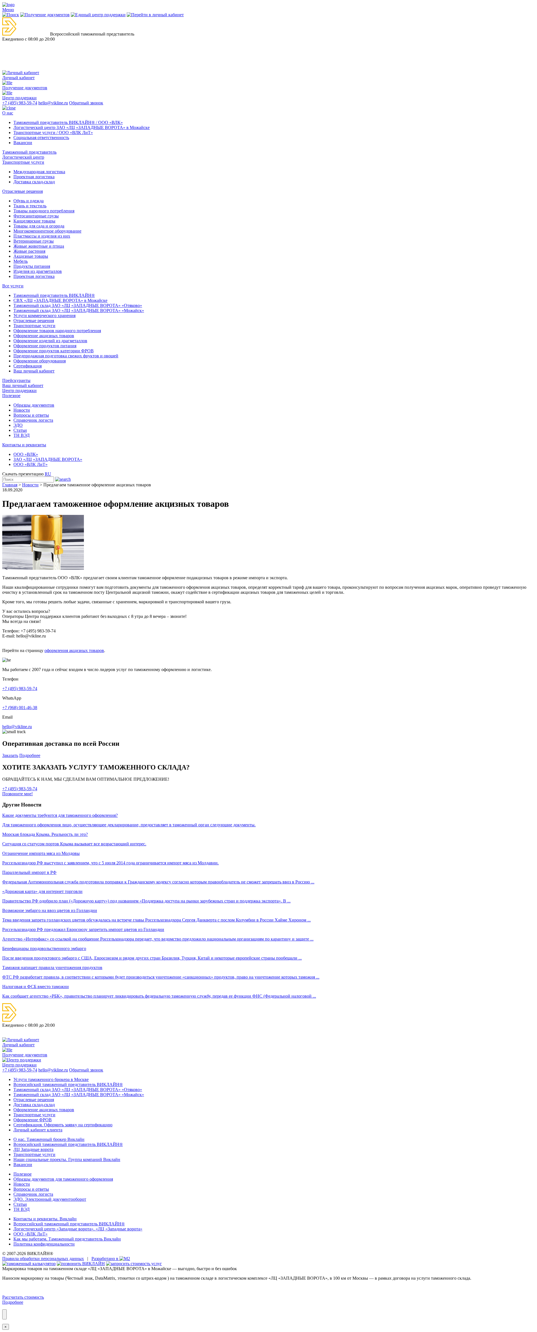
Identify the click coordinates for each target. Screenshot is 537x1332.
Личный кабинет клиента (37, 1129)
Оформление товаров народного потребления (57, 330)
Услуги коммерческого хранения (44, 315)
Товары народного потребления (43, 210)
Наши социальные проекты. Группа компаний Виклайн (66, 1159)
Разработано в (105, 1258)
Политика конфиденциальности (44, 1244)
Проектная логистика (34, 176)
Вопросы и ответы (31, 415)
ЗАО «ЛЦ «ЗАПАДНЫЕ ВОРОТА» (47, 459)
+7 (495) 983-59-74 (19, 102)
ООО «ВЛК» (25, 454)
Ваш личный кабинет (34, 371)
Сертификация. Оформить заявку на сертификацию (62, 1124)
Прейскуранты (16, 380)
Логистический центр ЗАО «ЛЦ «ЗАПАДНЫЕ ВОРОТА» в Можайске (81, 127)
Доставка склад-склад (34, 181)
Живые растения (29, 251)
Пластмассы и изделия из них (41, 236)
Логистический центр (23, 157)
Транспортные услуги (23, 162)
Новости (21, 410)
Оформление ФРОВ (32, 1119)
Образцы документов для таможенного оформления (63, 1179)
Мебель (20, 261)
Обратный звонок (86, 102)
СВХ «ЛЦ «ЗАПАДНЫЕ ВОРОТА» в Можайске (60, 300)
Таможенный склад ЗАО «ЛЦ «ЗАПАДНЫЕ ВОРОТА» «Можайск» (78, 310)
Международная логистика (39, 171)
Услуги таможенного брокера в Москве (51, 1079)
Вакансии (22, 142)
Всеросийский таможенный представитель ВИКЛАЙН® (68, 1084)
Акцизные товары (30, 256)
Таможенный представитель (29, 152)
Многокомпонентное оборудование (47, 231)
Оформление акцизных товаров (43, 335)
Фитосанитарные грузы (36, 216)
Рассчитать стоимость (23, 1297)
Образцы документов (33, 405)
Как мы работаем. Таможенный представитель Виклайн (67, 1239)
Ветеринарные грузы (33, 241)
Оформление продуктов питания (44, 345)
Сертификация (27, 366)
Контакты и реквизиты (24, 444)
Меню (8, 9)
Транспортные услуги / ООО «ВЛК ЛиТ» (53, 132)
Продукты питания (31, 266)
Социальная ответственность (41, 137)
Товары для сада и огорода (38, 226)
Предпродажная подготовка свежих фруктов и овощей (65, 355)
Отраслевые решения (22, 191)
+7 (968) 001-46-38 (19, 707)
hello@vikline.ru (53, 102)
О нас (7, 113)
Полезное (11, 395)
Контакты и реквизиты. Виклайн (45, 1218)
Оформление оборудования (39, 360)
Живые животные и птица (38, 246)
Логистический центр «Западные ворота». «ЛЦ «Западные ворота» (77, 1229)
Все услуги (12, 285)
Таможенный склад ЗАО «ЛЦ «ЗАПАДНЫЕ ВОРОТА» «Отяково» (77, 305)
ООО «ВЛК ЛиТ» (30, 464)
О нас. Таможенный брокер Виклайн (48, 1139)
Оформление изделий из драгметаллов (50, 340)
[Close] (4, 1314)
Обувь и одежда (28, 200)
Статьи (20, 430)
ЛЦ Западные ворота (33, 1149)
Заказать (10, 755)
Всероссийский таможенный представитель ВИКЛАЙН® (69, 1223)
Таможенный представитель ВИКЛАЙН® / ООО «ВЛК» (68, 122)
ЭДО (18, 425)
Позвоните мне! (17, 793)
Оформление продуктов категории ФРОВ (53, 350)
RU (48, 474)
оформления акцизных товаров (74, 650)
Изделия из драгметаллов (37, 271)
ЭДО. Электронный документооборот (49, 1199)
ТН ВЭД (21, 435)
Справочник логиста (33, 420)
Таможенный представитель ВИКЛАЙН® (54, 295)
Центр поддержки (19, 390)
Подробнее (29, 755)
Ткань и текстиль (29, 205)
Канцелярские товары (34, 221)
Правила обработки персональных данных (43, 1258)
